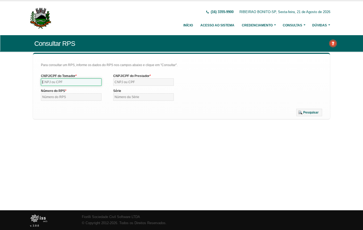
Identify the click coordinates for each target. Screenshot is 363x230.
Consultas (292, 25)
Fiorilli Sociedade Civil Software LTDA (111, 217)
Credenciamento (257, 25)
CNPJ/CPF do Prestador (131, 76)
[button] (309, 112)
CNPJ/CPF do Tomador (58, 76)
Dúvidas (319, 25)
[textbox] (71, 82)
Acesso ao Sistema (217, 25)
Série (117, 91)
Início (188, 25)
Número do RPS (53, 91)
